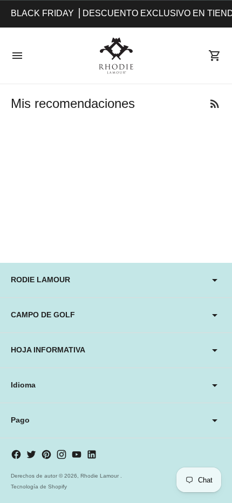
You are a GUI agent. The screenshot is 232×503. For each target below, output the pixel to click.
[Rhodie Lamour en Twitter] (31, 454)
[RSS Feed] (215, 103)
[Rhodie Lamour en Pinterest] (46, 454)
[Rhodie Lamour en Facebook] (16, 454)
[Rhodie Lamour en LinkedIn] (91, 454)
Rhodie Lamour (100, 476)
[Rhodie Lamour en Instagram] (61, 454)
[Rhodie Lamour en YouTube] (76, 454)
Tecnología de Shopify (39, 487)
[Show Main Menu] (17, 55)
